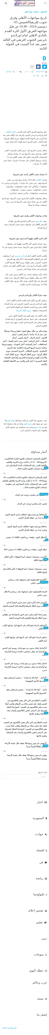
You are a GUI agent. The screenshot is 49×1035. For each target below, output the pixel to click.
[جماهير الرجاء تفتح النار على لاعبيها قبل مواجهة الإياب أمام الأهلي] (24, 627)
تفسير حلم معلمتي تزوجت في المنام (32, 504)
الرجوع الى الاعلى (9, 1028)
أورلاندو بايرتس (21, 256)
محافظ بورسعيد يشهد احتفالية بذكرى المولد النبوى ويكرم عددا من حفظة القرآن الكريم (27, 528)
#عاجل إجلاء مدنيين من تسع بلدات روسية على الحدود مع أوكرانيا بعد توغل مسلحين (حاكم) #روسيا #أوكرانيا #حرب (25, 666)
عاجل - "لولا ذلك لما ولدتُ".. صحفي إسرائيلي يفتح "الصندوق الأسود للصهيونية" (26, 691)
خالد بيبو (39, 221)
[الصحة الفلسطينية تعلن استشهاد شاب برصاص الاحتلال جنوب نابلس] (24, 581)
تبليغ (42, 75)
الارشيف (43, 12)
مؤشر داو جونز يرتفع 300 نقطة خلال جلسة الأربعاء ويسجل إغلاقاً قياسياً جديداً (27, 757)
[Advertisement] (24, 106)
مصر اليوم (28, 424)
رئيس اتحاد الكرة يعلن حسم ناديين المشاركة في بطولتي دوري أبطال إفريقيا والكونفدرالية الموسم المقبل (24, 616)
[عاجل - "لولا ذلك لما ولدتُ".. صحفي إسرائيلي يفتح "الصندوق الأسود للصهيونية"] (24, 679)
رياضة (36, 12)
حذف (34, 75)
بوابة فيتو (28, 12)
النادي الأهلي (11, 132)
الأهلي (38, 180)
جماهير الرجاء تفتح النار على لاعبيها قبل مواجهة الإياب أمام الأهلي (26, 639)
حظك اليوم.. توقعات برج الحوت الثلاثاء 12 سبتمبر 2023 (25, 550)
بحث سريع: (42, 772)
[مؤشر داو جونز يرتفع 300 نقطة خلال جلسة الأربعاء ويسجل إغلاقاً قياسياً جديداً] (24, 745)
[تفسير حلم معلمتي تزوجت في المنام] (24, 495)
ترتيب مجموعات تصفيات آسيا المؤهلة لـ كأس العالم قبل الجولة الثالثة (25, 570)
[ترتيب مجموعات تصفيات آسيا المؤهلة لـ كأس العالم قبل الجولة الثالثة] (24, 558)
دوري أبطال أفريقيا (23, 310)
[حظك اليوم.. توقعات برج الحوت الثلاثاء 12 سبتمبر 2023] (24, 539)
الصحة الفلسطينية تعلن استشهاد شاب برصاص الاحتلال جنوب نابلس (25, 593)
